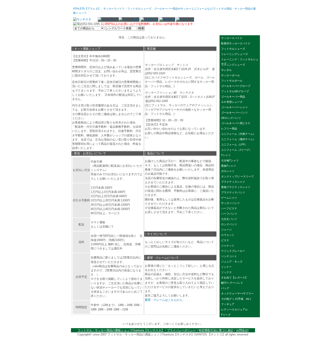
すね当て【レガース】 (234, 277)
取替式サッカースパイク (235, 43)
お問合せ (242, 330)
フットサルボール (231, 80)
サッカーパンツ (230, 203)
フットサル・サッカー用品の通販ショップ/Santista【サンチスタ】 (121, 330)
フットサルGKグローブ (235, 91)
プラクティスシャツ (233, 181)
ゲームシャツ (229, 197)
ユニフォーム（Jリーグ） (236, 149)
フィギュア (227, 304)
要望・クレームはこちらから (163, 300)
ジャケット (227, 245)
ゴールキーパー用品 (233, 96)
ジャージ (226, 229)
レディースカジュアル (234, 309)
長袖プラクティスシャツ (235, 187)
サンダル (226, 70)
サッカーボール (231, 75)
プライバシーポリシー (181, 330)
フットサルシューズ (233, 48)
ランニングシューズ (233, 64)
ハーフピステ (229, 208)
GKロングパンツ (231, 118)
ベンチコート (229, 256)
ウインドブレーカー (234, 251)
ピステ (225, 240)
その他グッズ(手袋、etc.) (236, 298)
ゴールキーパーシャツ (234, 107)
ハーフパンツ (229, 213)
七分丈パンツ (229, 219)
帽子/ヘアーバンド (232, 282)
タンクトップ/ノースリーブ (237, 176)
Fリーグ (226, 314)
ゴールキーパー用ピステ (235, 123)
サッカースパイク (231, 38)
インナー (226, 266)
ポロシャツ (227, 171)
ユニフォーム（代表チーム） (238, 133)
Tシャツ (226, 155)
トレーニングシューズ (234, 54)
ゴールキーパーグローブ (235, 86)
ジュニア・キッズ (231, 261)
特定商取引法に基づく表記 (216, 330)
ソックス (226, 272)
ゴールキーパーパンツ (234, 112)
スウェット (227, 235)
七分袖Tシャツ (230, 160)
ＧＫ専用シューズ (231, 102)
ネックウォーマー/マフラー (237, 293)
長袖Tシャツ (228, 165)
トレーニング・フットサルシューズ (239, 60)
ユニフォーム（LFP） (234, 144)
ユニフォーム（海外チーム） (238, 139)
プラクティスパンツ (233, 192)
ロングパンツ (229, 224)
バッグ (225, 288)
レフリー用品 (229, 128)
